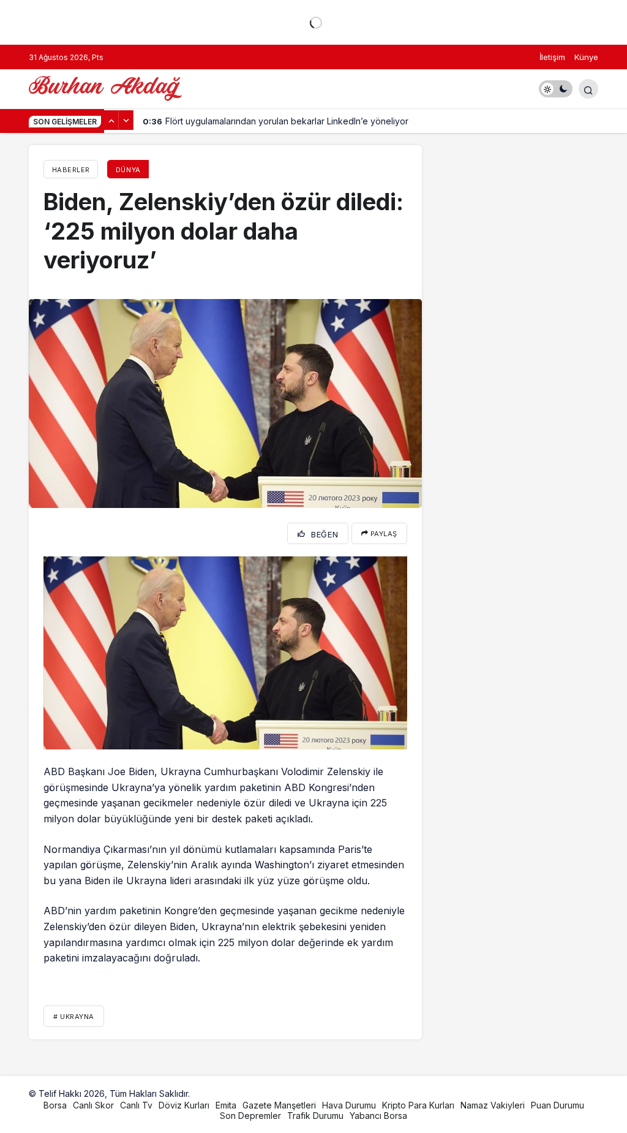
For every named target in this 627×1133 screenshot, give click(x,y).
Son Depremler (250, 1115)
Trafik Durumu (315, 1115)
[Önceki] (111, 120)
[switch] (556, 88)
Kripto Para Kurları (418, 1105)
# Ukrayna (73, 1016)
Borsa (55, 1105)
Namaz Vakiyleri (492, 1105)
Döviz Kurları (184, 1105)
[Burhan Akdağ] (105, 87)
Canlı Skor (93, 1105)
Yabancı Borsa (378, 1115)
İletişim (552, 57)
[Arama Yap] (588, 89)
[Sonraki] (126, 120)
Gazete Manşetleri (279, 1105)
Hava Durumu (349, 1105)
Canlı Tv (136, 1105)
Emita (226, 1105)
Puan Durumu (557, 1105)
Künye (586, 57)
